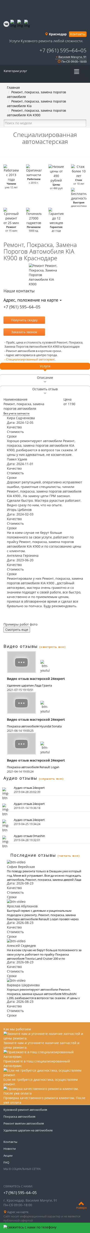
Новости (9, 1149)
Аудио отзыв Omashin (29, 836)
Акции (7, 1155)
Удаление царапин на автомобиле (28, 1130)
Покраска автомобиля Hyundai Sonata (34, 726)
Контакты (77, 34)
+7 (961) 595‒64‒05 (63, 50)
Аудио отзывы (20, 778)
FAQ (6, 1162)
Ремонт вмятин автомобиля (23, 1123)
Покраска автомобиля (19, 1116)
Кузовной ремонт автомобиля (25, 1110)
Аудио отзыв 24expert (29, 788)
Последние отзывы (33, 855)
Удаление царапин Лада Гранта (29, 685)
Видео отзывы (20, 646)
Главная (13, 87)
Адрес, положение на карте (31, 300)
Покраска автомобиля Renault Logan (33, 767)
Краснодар (57, 34)
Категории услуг (15, 71)
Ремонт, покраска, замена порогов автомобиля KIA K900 (36, 112)
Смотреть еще (16, 629)
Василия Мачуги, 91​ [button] (72, 57)
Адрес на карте (17, 1212)
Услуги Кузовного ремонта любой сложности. (46, 41)
